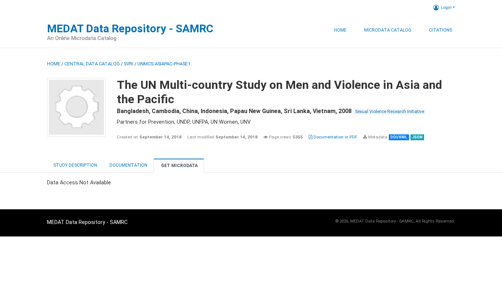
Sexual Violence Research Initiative (389, 111)
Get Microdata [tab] (179, 165)
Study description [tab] (75, 165)
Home (340, 30)
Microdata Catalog (387, 30)
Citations (440, 30)
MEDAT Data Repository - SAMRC (130, 28)
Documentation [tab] (128, 165)
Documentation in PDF (334, 137)
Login (446, 7)
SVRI (128, 63)
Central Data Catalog (92, 63)
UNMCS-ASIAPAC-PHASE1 (163, 63)
